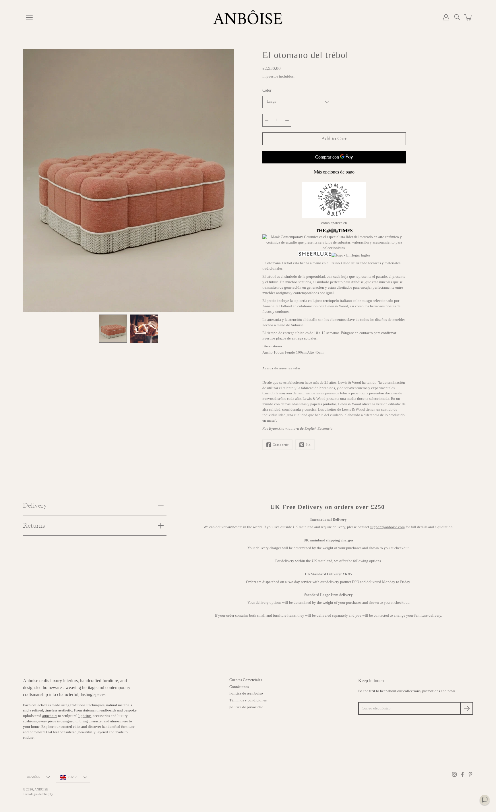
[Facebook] (462, 774)
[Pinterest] (470, 774)
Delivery (35, 505)
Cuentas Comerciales (245, 680)
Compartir (281, 444)
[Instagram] (454, 774)
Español (33, 777)
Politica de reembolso (246, 693)
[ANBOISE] (248, 17)
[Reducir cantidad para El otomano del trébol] (266, 120)
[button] (457, 17)
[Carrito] (468, 17)
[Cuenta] (446, 17)
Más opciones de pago (334, 171)
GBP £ (72, 777)
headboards (107, 710)
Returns (34, 525)
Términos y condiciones (248, 700)
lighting (84, 716)
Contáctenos (239, 687)
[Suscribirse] (466, 708)
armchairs (49, 716)
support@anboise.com (387, 527)
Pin (308, 444)
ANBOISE (41, 789)
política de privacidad (246, 707)
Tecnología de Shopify (38, 794)
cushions (30, 721)
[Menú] (29, 17)
